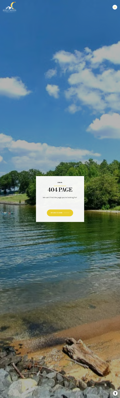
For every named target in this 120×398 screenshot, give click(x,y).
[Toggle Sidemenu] (114, 7)
